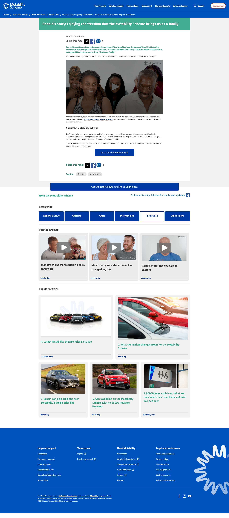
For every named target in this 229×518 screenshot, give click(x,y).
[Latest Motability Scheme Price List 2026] (76, 327)
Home (6, 15)
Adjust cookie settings (165, 480)
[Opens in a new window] (86, 41)
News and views (38, 15)
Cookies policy (162, 464)
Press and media (124, 469)
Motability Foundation (126, 459)
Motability (94, 496)
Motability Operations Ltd (68, 496)
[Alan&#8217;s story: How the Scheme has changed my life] (113, 256)
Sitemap (120, 480)
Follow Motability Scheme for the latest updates (158, 195)
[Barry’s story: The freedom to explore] (164, 256)
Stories (81, 174)
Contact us (42, 453)
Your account (218, 6)
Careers (120, 475)
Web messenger (163, 475)
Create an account (85, 459)
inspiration (95, 174)
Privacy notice (162, 459)
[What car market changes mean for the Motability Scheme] (153, 327)
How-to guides (44, 464)
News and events (20, 15)
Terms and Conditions (56, 501)
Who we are (122, 453)
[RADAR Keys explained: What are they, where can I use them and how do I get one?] (166, 389)
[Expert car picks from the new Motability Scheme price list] (63, 389)
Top (224, 502)
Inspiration (54, 15)
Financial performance (126, 464)
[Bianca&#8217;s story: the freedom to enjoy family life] (63, 256)
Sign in (80, 453)
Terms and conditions (165, 453)
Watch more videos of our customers (98, 119)
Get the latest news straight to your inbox (114, 186)
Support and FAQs (46, 469)
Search (201, 6)
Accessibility (43, 480)
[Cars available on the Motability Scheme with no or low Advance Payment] (114, 389)
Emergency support (46, 459)
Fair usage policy (163, 469)
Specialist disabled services (49, 475)
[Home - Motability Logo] (14, 6)
